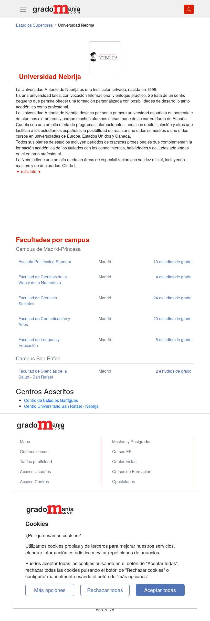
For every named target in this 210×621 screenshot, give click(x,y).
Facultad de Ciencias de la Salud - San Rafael (42, 374)
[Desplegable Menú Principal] (23, 9)
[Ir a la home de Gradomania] (56, 9)
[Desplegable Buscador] (189, 9)
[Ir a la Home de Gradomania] (105, 425)
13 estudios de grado (172, 261)
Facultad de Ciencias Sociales (37, 301)
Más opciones (50, 590)
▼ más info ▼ (28, 171)
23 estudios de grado (172, 318)
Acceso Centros (34, 481)
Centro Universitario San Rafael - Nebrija (61, 406)
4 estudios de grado (174, 277)
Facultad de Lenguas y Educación (39, 342)
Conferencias (124, 461)
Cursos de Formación (131, 471)
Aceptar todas (160, 590)
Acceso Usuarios (35, 471)
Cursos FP (122, 451)
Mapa (25, 441)
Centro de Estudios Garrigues (51, 400)
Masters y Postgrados (131, 441)
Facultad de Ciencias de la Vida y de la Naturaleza (42, 280)
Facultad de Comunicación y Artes (44, 321)
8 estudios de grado (174, 339)
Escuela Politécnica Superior (44, 261)
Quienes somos (34, 451)
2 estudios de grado (174, 371)
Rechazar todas (105, 590)
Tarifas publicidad (36, 461)
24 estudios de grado (172, 298)
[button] (105, 172)
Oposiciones (123, 481)
